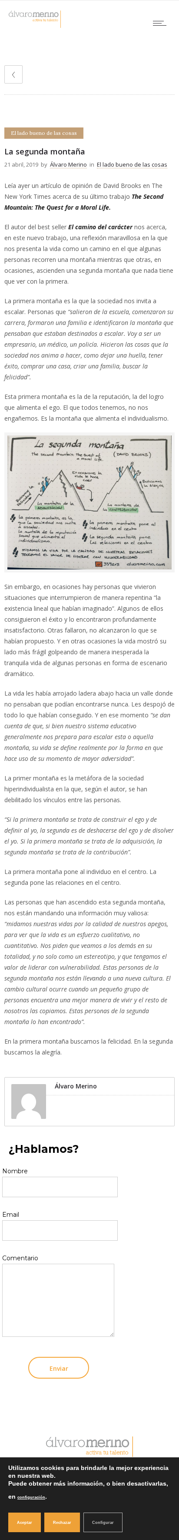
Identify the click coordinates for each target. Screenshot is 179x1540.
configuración (31, 1497)
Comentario (20, 1258)
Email (10, 1215)
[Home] (35, 25)
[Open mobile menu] (161, 23)
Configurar (103, 1522)
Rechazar (62, 1522)
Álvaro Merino (68, 164)
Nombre (15, 1171)
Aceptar (24, 1522)
